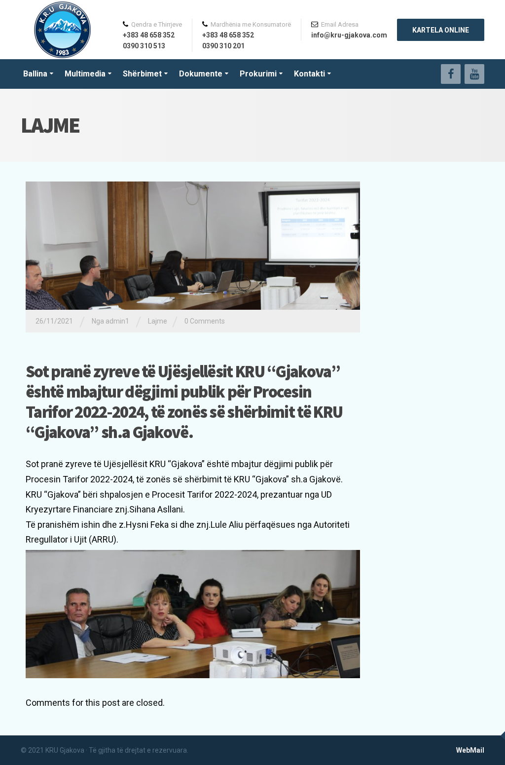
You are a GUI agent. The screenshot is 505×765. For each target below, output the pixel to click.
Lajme (157, 321)
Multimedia (85, 73)
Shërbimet (142, 73)
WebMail (470, 750)
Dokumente (200, 73)
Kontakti (309, 73)
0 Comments (204, 321)
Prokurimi (258, 73)
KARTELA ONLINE (440, 30)
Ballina (35, 73)
